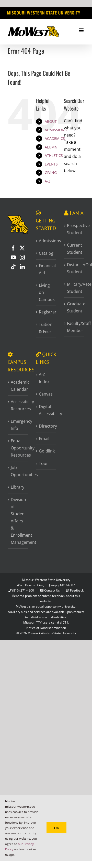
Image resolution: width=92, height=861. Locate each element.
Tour (43, 463)
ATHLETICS (54, 155)
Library (17, 487)
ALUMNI (52, 147)
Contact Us (52, 590)
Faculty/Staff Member (74, 327)
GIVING (51, 172)
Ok (56, 827)
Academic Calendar (18, 385)
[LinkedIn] (22, 266)
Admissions (46, 241)
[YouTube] (13, 257)
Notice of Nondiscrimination (46, 628)
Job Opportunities (18, 471)
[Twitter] (22, 248)
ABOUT (51, 121)
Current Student (74, 248)
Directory (46, 426)
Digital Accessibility (46, 410)
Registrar (46, 312)
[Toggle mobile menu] (81, 30)
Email (44, 438)
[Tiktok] (13, 266)
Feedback (77, 590)
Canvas (46, 394)
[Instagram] (22, 257)
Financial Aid (46, 269)
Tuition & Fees (45, 328)
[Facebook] (13, 248)
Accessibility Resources (18, 405)
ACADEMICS (55, 138)
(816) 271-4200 (23, 590)
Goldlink (46, 451)
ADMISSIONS (56, 129)
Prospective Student (74, 229)
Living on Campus (46, 292)
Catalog (46, 253)
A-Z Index (44, 378)
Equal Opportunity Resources (18, 448)
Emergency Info (18, 424)
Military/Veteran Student (74, 287)
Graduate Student (74, 307)
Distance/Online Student (74, 268)
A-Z (47, 181)
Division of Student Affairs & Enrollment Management (18, 521)
